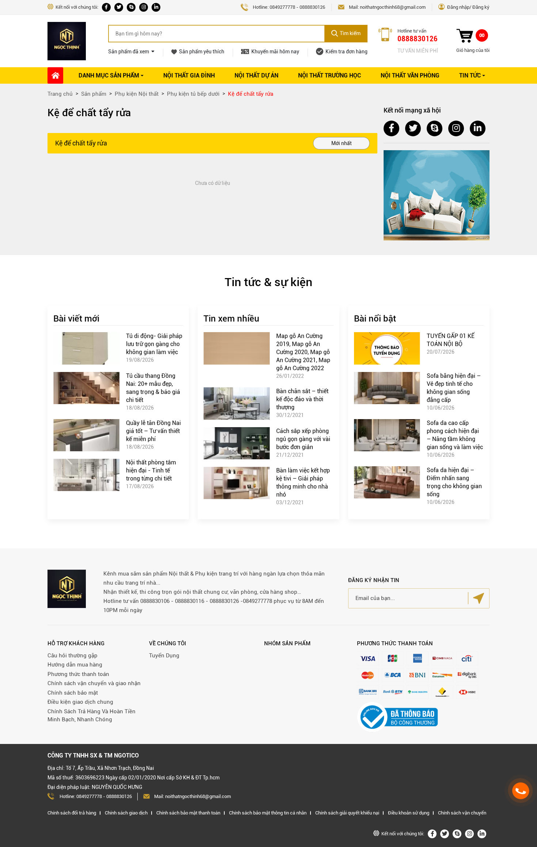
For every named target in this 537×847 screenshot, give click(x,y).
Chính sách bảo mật (72, 693)
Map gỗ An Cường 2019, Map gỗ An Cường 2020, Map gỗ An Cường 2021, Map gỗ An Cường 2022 (303, 352)
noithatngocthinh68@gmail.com (393, 7)
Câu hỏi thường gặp (72, 655)
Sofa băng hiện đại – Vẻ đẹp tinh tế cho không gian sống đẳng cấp (454, 387)
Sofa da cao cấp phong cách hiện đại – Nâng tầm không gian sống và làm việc (455, 435)
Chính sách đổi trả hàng (71, 813)
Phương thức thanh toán (78, 674)
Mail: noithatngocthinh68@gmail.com (192, 796)
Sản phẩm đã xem (128, 51)
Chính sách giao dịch (126, 813)
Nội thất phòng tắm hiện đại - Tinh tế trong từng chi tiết (151, 470)
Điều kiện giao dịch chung (80, 702)
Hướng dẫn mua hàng (74, 664)
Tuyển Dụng (164, 655)
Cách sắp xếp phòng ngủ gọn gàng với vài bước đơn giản (303, 439)
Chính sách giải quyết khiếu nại (347, 813)
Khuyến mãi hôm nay (275, 51)
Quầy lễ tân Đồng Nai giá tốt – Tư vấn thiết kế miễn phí (153, 431)
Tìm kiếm (350, 33)
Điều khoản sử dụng (408, 813)
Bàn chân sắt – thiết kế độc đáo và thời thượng (302, 399)
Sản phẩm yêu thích (201, 51)
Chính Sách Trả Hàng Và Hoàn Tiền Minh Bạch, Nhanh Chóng (91, 715)
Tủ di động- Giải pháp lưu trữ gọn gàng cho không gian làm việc (154, 344)
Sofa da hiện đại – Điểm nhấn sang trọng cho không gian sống (454, 482)
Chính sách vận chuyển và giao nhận (94, 683)
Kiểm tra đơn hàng (346, 51)
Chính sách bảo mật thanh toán (188, 813)
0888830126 (312, 7)
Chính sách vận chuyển (462, 813)
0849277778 (282, 7)
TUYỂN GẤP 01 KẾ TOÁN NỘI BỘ (451, 340)
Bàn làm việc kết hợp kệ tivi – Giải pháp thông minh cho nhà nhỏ (303, 482)
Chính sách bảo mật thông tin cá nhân (267, 813)
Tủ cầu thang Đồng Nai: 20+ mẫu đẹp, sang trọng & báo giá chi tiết (153, 387)
